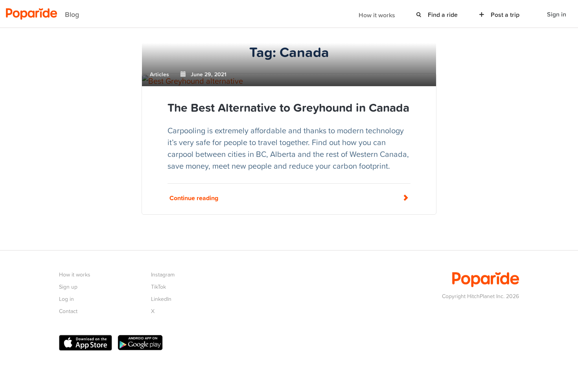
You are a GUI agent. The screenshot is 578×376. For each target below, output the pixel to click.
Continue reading (193, 198)
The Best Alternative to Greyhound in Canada (288, 107)
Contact (68, 311)
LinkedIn (161, 298)
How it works (377, 15)
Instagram (163, 274)
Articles (159, 74)
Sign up (68, 286)
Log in (66, 298)
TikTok (158, 286)
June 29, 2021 (206, 74)
